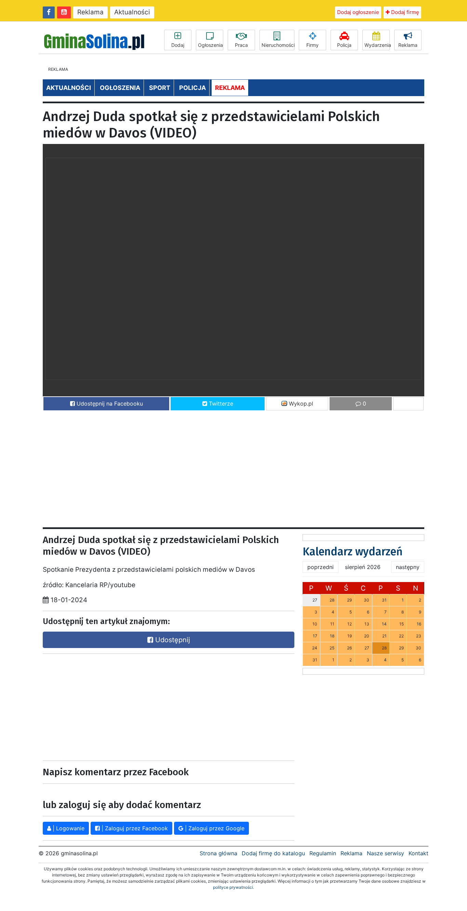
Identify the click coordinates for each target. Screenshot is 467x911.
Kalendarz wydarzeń (353, 551)
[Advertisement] (233, 466)
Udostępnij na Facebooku (109, 403)
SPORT (159, 87)
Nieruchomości (278, 45)
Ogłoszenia (210, 45)
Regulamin (322, 853)
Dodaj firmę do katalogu (273, 853)
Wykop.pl (300, 403)
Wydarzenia (377, 45)
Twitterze (220, 403)
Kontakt (418, 853)
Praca (241, 45)
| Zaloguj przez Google (213, 828)
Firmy (312, 45)
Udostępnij (171, 640)
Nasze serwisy (385, 853)
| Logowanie (67, 828)
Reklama (90, 12)
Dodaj (177, 45)
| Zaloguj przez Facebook (134, 828)
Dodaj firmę (404, 12)
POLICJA (192, 87)
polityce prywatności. (233, 887)
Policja (344, 45)
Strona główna (218, 853)
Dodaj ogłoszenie (358, 12)
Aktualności (132, 12)
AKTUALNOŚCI (68, 87)
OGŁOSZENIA (120, 87)
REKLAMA (230, 87)
